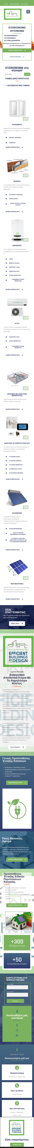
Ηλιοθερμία (17, 513)
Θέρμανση (17, 246)
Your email (10, 992)
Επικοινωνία (24, 4)
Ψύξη (17, 323)
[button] (13, 457)
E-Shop (6, 4)
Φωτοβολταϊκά (17, 584)
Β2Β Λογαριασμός (14, 4)
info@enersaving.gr (17, 1073)
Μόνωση (17, 181)
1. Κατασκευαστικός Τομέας (18, 85)
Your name (10, 984)
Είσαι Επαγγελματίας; (15, 611)
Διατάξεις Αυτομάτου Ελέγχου (17, 443)
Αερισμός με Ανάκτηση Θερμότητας (17, 395)
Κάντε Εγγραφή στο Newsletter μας (16, 979)
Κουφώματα (17, 125)
